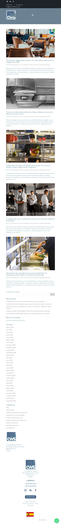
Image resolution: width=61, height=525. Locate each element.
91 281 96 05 (19, 5)
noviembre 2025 (11, 347)
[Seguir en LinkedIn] (10, 1)
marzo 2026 (9, 337)
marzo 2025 (9, 368)
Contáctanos (30, 497)
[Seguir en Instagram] (7, 1)
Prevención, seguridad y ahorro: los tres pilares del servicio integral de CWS (30, 61)
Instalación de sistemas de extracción (16, 412)
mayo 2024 (9, 380)
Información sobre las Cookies (30, 503)
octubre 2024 (10, 378)
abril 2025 (9, 365)
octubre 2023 (10, 398)
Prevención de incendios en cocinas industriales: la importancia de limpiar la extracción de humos (26, 274)
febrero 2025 (10, 370)
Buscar (52, 294)
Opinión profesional (34, 64)
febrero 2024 (10, 388)
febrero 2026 (10, 340)
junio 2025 (9, 360)
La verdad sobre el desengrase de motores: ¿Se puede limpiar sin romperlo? (28, 313)
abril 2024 (9, 383)
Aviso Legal (30, 505)
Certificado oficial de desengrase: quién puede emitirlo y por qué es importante (28, 304)
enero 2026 (9, 342)
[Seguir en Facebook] (13, 1)
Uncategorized (10, 428)
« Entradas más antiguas (13, 292)
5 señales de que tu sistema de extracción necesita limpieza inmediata (30, 220)
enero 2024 (9, 390)
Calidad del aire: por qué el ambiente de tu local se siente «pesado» (25, 301)
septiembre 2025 (11, 352)
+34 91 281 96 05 (30, 486)
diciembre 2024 (10, 375)
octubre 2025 (10, 350)
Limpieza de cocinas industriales (21, 64)
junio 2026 (9, 332)
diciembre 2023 (10, 393)
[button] (56, 520)
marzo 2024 (9, 385)
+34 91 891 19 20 (30, 483)
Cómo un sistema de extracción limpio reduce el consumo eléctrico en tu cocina (29, 113)
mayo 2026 (9, 335)
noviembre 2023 (11, 396)
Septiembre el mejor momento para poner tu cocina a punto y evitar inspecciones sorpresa (28, 166)
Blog (7, 407)
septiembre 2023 (11, 401)
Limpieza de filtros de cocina (14, 417)
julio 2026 (9, 330)
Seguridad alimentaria (45, 64)
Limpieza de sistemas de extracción (16, 420)
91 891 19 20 (9, 5)
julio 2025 (9, 357)
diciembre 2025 (11, 345)
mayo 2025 (9, 363)
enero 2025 (9, 373)
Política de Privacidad (30, 501)
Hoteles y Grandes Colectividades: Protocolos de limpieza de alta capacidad (28, 311)
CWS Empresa (10, 410)
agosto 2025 (10, 355)
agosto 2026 (10, 327)
